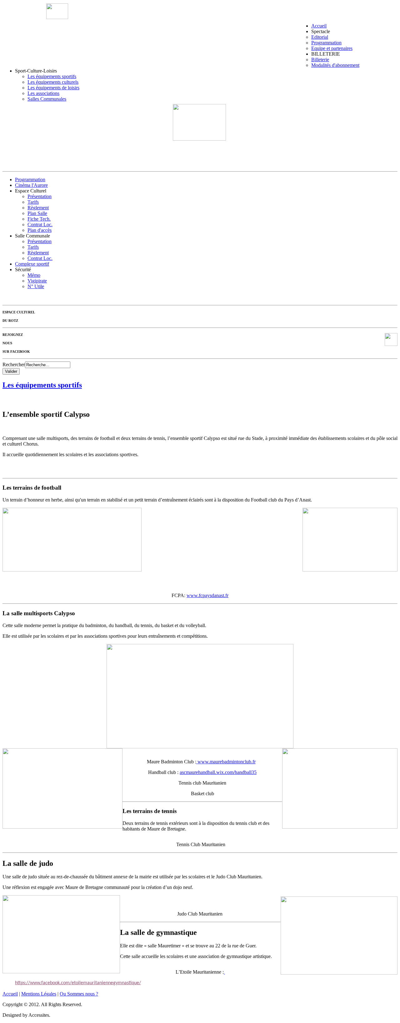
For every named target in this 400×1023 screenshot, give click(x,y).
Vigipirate (37, 280)
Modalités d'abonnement (335, 65)
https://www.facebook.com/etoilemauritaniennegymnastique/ (78, 983)
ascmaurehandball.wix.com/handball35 (218, 772)
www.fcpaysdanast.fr (207, 595)
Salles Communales (47, 99)
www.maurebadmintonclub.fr (226, 761)
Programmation (326, 42)
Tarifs (33, 202)
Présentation (40, 196)
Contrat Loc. (40, 224)
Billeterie (320, 59)
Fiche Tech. (39, 219)
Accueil (319, 25)
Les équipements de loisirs (53, 87)
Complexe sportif (32, 264)
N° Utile (36, 286)
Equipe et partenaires (331, 48)
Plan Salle (37, 213)
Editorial (319, 37)
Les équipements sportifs (52, 76)
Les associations (43, 93)
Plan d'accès (40, 230)
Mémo (34, 275)
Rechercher (13, 364)
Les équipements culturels (53, 82)
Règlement (38, 207)
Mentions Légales (38, 993)
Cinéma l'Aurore (31, 185)
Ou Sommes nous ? (79, 993)
